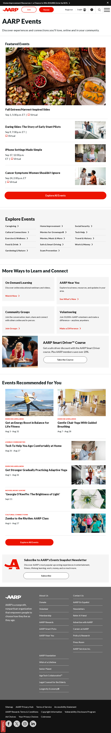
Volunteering (68, 312)
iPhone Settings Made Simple (23, 149)
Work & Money (82, 244)
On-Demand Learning (18, 282)
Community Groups (17, 312)
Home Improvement (50, 226)
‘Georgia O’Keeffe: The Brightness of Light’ (32, 494)
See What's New (68, 299)
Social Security (82, 226)
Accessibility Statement (65, 707)
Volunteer (43, 609)
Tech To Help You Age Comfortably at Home (33, 445)
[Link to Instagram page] (25, 723)
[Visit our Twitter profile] (17, 723)
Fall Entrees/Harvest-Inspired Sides (27, 109)
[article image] (55, 104)
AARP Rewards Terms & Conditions (21, 711)
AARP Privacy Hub (24, 707)
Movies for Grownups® (52, 232)
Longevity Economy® (49, 688)
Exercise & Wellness (15, 238)
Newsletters (79, 609)
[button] (99, 9)
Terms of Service (44, 707)
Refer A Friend (79, 615)
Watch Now (11, 295)
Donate (42, 602)
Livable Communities (15, 442)
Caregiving (10, 226)
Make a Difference (69, 328)
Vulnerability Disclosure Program (80, 711)
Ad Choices (10, 716)
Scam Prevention (48, 250)
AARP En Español (81, 602)
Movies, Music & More (51, 238)
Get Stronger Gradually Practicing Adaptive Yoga (36, 470)
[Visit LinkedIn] (33, 723)
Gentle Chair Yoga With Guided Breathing (77, 424)
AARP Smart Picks (47, 629)
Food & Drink (11, 244)
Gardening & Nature (15, 250)
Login (79, 9)
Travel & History (83, 238)
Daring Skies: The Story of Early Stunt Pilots (33, 126)
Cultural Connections (16, 232)
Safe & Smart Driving (50, 244)
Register (69, 9)
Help (91, 9)
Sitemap (9, 707)
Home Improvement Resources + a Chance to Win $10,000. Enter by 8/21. (35, 3)
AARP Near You (69, 282)
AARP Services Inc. (82, 648)
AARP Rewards (46, 622)
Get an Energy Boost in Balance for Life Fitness (27, 424)
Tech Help (80, 232)
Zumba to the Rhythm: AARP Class (27, 518)
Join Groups (11, 328)
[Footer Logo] (20, 597)
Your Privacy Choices (28, 716)
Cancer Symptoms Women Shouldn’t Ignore (32, 172)
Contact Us (78, 595)
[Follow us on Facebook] (8, 723)
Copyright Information (51, 711)
